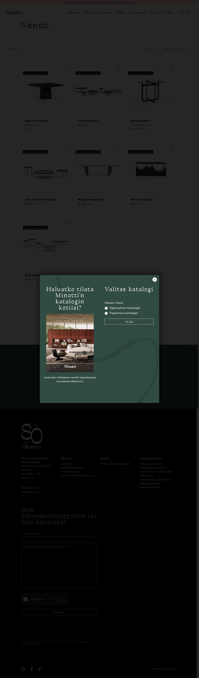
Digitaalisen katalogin (125, 307)
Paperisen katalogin (124, 313)
